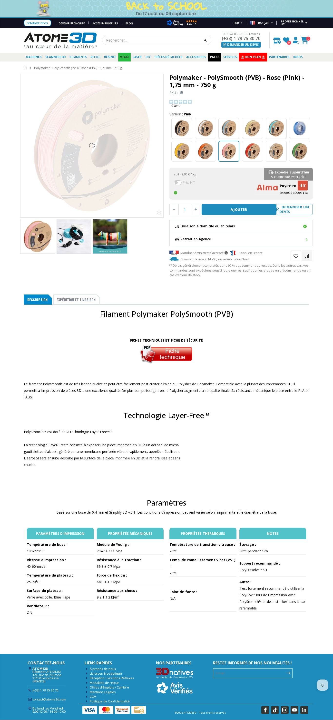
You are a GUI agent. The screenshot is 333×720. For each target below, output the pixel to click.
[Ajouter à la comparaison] (307, 256)
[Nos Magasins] (277, 39)
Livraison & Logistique (106, 673)
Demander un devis (294, 209)
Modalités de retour (104, 682)
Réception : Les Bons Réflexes (112, 678)
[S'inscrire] (288, 672)
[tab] (38, 299)
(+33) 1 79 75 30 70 (241, 38)
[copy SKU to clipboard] (180, 92)
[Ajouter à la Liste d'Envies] (296, 256)
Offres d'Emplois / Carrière (109, 687)
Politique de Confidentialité (110, 701)
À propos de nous (103, 669)
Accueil (26, 68)
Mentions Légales (103, 692)
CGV (93, 696)
